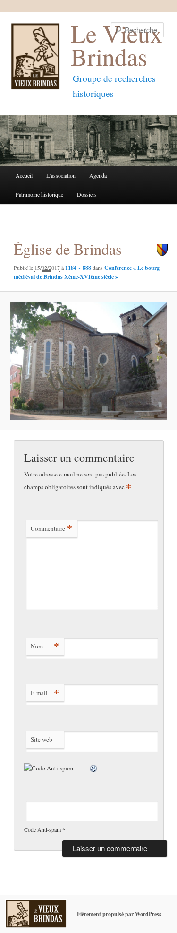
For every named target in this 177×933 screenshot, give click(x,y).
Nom (45, 646)
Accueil (24, 175)
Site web (41, 739)
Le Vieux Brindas (116, 45)
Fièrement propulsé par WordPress (119, 914)
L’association (61, 175)
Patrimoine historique (39, 194)
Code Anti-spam (42, 829)
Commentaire (51, 528)
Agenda (98, 175)
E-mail (45, 692)
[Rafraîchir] (94, 768)
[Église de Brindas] (88, 361)
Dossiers (87, 194)
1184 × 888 (78, 268)
